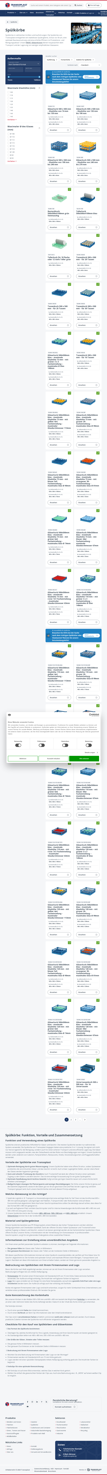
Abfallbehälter (12, 1436)
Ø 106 (12, 134)
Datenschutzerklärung (42, 1469)
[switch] (42, 745)
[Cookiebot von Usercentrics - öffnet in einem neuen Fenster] (90, 715)
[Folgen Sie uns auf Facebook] (27, 1402)
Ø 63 (12, 155)
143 (11, 113)
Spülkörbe (34, 1425)
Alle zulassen (84, 758)
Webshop (61, 13)
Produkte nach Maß (38, 1433)
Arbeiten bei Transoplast (50, 13)
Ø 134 (12, 149)
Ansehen (53, 130)
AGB (52, 1469)
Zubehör (34, 1422)
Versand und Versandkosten (41, 1452)
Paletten (10, 1425)
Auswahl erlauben (53, 758)
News (32, 13)
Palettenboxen (12, 1428)
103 (11, 92)
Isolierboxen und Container (40, 1428)
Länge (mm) (12, 68)
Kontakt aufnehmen (63, 1407)
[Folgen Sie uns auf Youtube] (27, 1406)
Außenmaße (14, 58)
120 (11, 101)
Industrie (60, 1433)
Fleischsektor (61, 1428)
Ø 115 (12, 143)
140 (11, 110)
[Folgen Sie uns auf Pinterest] (42, 1402)
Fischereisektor (62, 1425)
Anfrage (9, 1449)
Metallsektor (85, 1428)
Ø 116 (12, 146)
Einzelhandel (61, 1422)
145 (11, 116)
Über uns (22, 13)
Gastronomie (61, 1430)
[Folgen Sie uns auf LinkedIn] (37, 1402)
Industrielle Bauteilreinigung (41, 1430)
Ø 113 (12, 140)
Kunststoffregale (13, 1433)
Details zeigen (90, 752)
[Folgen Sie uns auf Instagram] (32, 1402)
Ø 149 (12, 152)
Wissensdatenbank (40, 1471)
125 (11, 104)
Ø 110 (12, 137)
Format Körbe (65, 60)
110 (11, 95)
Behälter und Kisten (14, 1422)
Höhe (9, 74)
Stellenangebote (37, 1449)
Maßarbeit (84, 1425)
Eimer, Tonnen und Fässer (16, 1430)
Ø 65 (12, 158)
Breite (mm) (29, 68)
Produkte (10, 13)
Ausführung (51, 60)
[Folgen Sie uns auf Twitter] (46, 1402)
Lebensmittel (85, 1422)
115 (11, 98)
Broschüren (40, 13)
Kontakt (69, 13)
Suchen (79, 5)
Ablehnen (22, 758)
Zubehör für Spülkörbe (83, 60)
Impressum (58, 1469)
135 (11, 107)
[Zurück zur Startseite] (16, 5)
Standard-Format (14, 62)
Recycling (84, 1430)
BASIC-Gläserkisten (34, 43)
